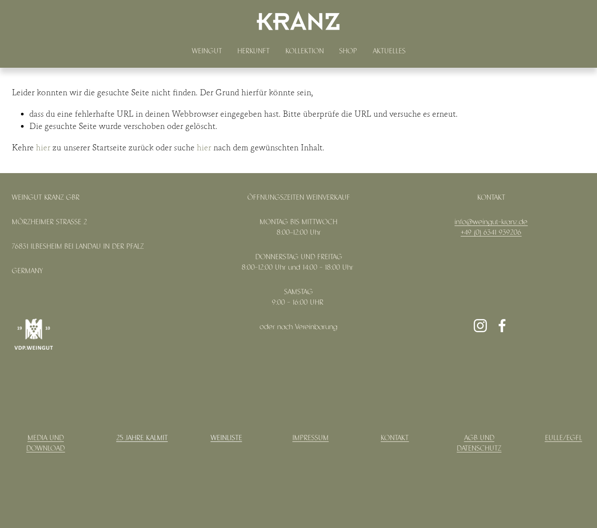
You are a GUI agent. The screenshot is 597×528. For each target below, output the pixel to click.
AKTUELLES (389, 51)
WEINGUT (207, 51)
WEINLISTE (226, 438)
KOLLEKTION (304, 51)
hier (43, 147)
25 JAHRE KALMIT (142, 438)
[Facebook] (502, 326)
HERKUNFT (253, 51)
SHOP (348, 51)
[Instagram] (480, 326)
